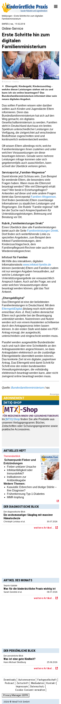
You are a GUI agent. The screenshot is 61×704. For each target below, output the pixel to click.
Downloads (10, 679)
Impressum (22, 686)
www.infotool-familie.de (37, 264)
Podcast (9, 683)
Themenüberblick (12, 456)
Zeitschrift (23, 683)
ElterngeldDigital (12, 308)
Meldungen (7, 16)
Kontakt (51, 683)
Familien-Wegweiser (43, 196)
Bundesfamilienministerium (27, 387)
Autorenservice (26, 679)
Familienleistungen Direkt (42, 230)
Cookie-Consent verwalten (30, 689)
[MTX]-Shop (12, 419)
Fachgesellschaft (47, 679)
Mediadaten (37, 683)
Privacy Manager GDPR (15, 695)
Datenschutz (37, 686)
